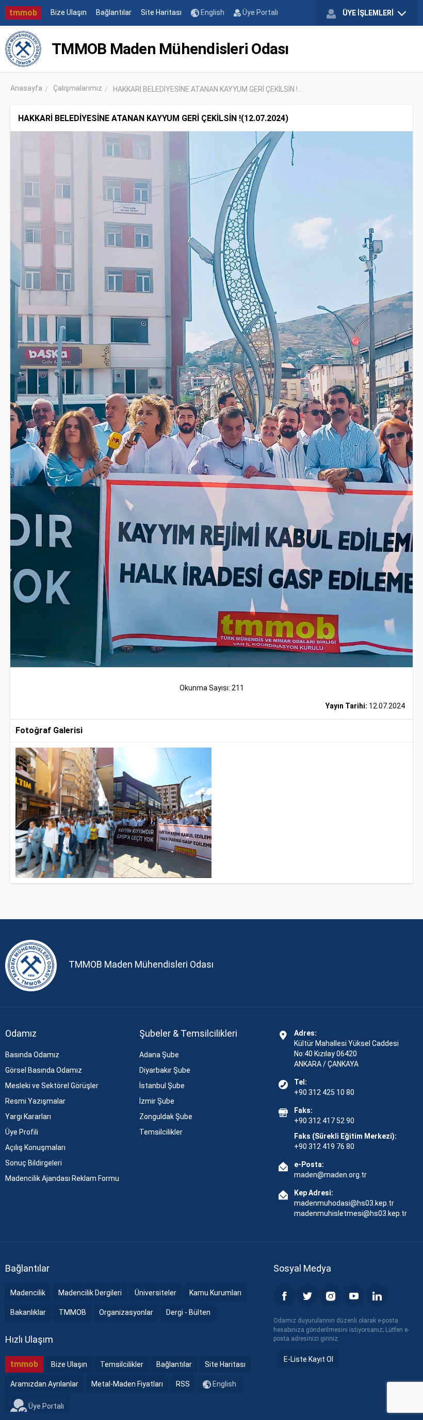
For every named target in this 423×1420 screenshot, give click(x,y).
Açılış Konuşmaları (35, 1147)
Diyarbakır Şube (164, 1070)
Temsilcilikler (161, 1132)
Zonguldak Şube (165, 1116)
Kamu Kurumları (215, 1293)
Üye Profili (21, 1132)
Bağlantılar (114, 12)
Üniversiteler (155, 1293)
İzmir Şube (156, 1101)
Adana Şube (159, 1055)
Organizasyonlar (126, 1312)
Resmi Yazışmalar (35, 1101)
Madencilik (27, 1293)
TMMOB (72, 1312)
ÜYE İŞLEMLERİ (368, 13)
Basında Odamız (32, 1055)
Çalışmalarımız (77, 88)
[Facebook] (284, 1295)
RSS (183, 1384)
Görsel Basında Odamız (43, 1070)
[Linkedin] (377, 1295)
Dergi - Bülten (188, 1312)
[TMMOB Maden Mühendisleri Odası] (23, 49)
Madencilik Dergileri (90, 1293)
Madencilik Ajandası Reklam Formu (62, 1178)
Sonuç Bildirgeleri (33, 1163)
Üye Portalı (259, 12)
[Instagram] (330, 1295)
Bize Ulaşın (69, 12)
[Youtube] (354, 1295)
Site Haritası (161, 12)
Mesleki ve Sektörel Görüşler (52, 1085)
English (211, 12)
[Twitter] (307, 1295)
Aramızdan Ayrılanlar (44, 1384)
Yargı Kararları (28, 1116)
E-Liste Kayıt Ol (308, 1359)
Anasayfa (26, 88)
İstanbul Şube (162, 1085)
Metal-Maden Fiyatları (127, 1384)
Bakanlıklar (28, 1312)
